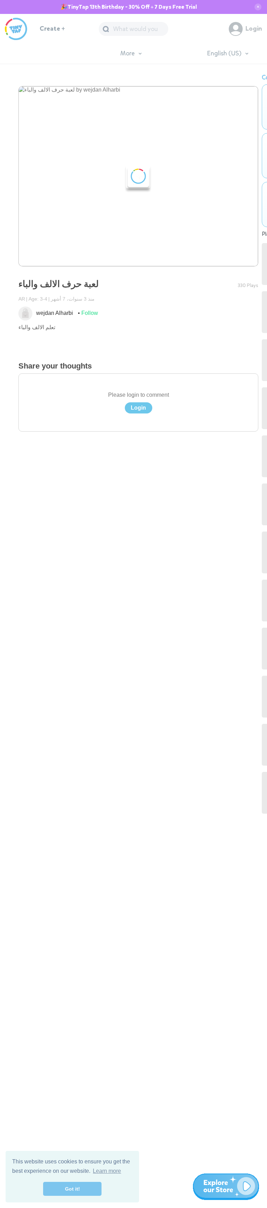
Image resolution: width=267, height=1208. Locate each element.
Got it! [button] (72, 1189)
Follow (89, 313)
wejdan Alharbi (54, 313)
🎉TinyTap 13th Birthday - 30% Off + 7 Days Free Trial (128, 7)
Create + (52, 29)
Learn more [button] (107, 1171)
